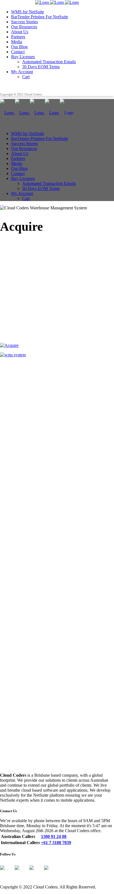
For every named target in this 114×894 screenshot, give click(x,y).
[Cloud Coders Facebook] (6, 872)
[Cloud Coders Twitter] (21, 872)
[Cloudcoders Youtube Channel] (50, 872)
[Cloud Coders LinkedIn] (36, 872)
